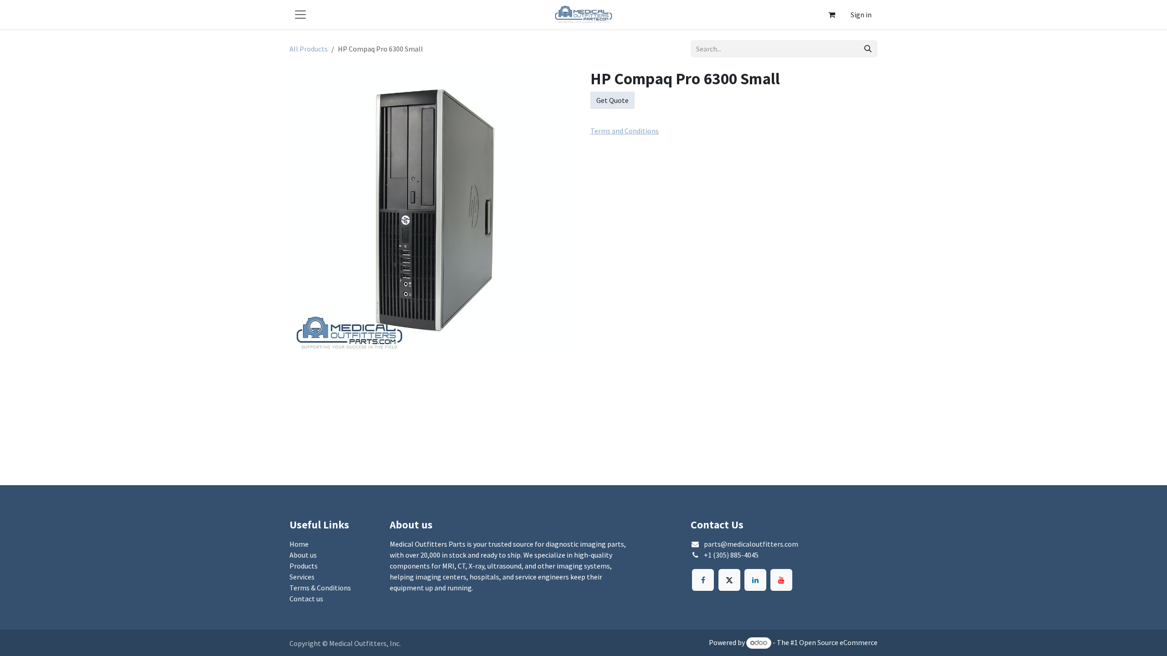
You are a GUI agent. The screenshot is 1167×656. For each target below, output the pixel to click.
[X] (729, 580)
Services (302, 576)
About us (303, 554)
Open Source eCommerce (838, 642)
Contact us (306, 598)
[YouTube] (781, 580)
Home (299, 543)
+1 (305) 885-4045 (731, 554)
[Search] (868, 48)
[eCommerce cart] (831, 14)
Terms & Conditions (320, 587)
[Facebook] (703, 580)
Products (303, 565)
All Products (308, 48)
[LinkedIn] (755, 580)
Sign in (861, 14)
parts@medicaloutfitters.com (751, 543)
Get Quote (612, 100)
